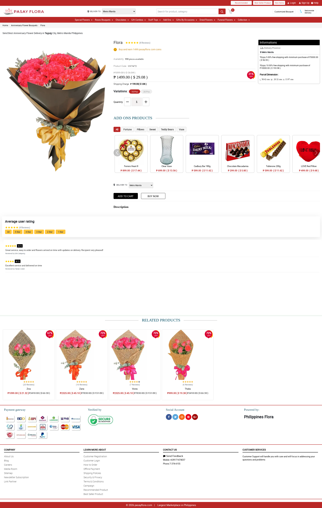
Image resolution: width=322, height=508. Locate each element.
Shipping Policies (92, 473)
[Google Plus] (195, 417)
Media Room (10, 468)
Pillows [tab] (140, 129)
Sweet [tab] (152, 129)
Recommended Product (96, 489)
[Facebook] (169, 417)
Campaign (89, 485)
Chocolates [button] (121, 19)
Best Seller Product (263, 3)
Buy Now (153, 196)
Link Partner (10, 481)
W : (276, 79)
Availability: (129, 58)
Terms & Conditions (94, 481)
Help (316, 2)
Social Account (175, 409)
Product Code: (125, 65)
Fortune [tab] (127, 129)
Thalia (188, 388)
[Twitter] (175, 417)
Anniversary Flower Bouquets (24, 25)
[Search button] (222, 11)
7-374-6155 (175, 463)
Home (5, 25)
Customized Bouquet (284, 11)
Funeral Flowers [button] (225, 19)
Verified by (94, 409)
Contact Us (170, 449)
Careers (8, 464)
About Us (9, 456)
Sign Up (305, 2)
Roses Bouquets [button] (103, 19)
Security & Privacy (93, 477)
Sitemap (8, 473)
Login (293, 2)
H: (288, 79)
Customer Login (92, 460)
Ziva (29, 388)
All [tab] (117, 129)
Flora (42, 25)
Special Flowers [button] (82, 19)
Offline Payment (92, 468)
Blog (6, 460)
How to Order (90, 464)
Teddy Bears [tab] (167, 129)
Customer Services (254, 449)
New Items (279, 3)
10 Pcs (134, 91)
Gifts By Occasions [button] (185, 19)
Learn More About (95, 449)
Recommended (241, 3)
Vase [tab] (181, 129)
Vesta (135, 388)
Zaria (81, 388)
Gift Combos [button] (137, 19)
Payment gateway (14, 409)
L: (265, 79)
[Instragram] (182, 417)
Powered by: (251, 409)
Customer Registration (95, 456)
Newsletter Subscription (16, 477)
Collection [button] (242, 19)
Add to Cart (125, 196)
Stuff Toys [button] (153, 19)
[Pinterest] (188, 417)
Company (9, 449)
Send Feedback (174, 456)
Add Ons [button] (167, 19)
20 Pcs (146, 91)
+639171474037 (177, 459)
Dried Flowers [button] (206, 19)
